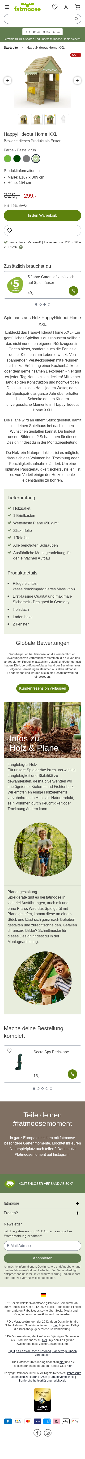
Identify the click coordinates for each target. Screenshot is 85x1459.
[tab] (36, 304)
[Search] (76, 19)
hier (55, 1325)
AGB (44, 1377)
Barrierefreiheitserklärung (35, 1380)
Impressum (74, 1373)
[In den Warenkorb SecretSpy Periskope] (72, 1074)
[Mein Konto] (66, 7)
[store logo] (27, 7)
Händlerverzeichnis (61, 1377)
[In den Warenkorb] (73, 291)
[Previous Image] (7, 80)
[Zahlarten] (42, 1421)
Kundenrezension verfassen (42, 688)
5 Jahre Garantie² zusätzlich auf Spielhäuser (51, 280)
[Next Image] (77, 80)
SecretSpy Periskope (51, 1052)
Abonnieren (42, 1258)
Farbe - (20, 150)
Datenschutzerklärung (25, 1377)
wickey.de (60, 1380)
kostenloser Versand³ (25, 242)
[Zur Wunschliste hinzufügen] (9, 230)
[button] (42, 1295)
